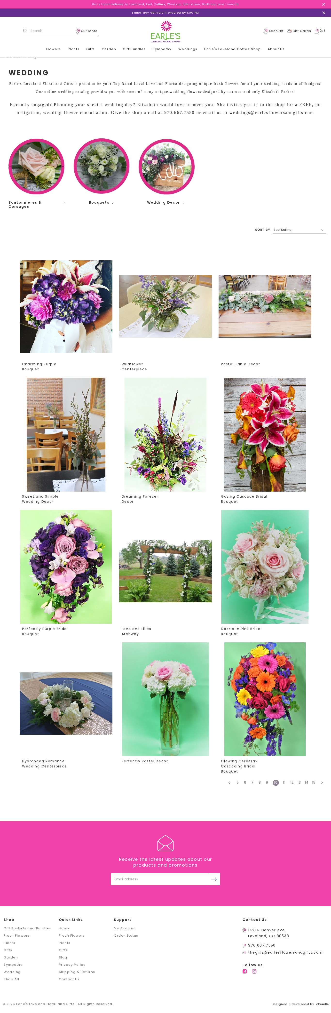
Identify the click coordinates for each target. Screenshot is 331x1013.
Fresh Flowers (17, 935)
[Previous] (231, 783)
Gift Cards (301, 31)
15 (314, 782)
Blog (63, 957)
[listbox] (299, 229)
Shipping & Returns (77, 972)
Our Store (89, 31)
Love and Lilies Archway (136, 631)
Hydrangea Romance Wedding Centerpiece (44, 764)
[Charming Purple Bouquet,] (66, 306)
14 (307, 782)
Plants (73, 49)
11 (284, 782)
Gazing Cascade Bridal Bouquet (244, 499)
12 (292, 782)
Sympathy (162, 49)
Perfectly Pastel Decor (145, 761)
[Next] (321, 783)
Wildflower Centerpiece (134, 367)
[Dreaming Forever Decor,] (165, 439)
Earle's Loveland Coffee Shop (232, 49)
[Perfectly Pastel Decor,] (165, 703)
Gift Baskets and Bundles (27, 928)
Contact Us (69, 979)
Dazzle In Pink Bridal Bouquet (241, 631)
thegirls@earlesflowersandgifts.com (285, 952)
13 (299, 782)
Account (276, 31)
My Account (125, 928)
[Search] (25, 31)
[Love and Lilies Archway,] (165, 571)
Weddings (187, 49)
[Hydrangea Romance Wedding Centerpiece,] (66, 703)
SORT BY (262, 229)
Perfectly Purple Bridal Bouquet (45, 631)
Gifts (90, 49)
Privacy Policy (72, 964)
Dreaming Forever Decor (140, 499)
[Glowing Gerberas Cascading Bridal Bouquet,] (265, 703)
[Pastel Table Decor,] (265, 306)
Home (64, 928)
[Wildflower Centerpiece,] (165, 306)
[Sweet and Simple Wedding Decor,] (66, 439)
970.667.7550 (262, 945)
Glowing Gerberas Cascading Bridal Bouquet (239, 766)
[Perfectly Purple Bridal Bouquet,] (66, 571)
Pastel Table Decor (240, 364)
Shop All (11, 979)
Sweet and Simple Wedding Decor (40, 499)
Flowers (53, 49)
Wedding (12, 972)
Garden (109, 49)
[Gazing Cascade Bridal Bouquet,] (265, 439)
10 (276, 782)
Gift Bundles (134, 49)
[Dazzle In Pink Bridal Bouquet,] (265, 571)
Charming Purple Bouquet (39, 367)
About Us (276, 49)
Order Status (126, 935)
